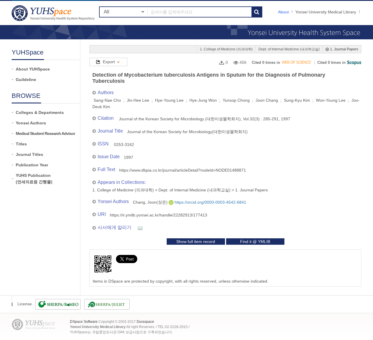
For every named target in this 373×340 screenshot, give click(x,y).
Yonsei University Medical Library (325, 12)
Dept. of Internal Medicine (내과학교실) (289, 49)
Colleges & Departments (40, 112)
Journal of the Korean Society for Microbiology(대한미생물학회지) (187, 131)
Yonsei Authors (31, 123)
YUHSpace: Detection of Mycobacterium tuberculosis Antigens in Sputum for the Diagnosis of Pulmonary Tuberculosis (54, 13)
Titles (21, 144)
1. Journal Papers (344, 49)
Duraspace (145, 322)
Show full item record (195, 241)
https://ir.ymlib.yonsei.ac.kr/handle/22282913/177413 (158, 215)
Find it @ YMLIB (255, 241)
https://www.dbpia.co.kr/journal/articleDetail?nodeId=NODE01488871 (182, 170)
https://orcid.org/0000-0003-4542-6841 (209, 202)
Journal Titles (29, 154)
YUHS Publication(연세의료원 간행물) (34, 178)
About (283, 12)
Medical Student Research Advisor (45, 133)
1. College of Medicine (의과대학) (226, 49)
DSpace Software (84, 322)
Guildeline (26, 79)
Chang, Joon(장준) (151, 202)
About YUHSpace (33, 69)
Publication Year (32, 165)
